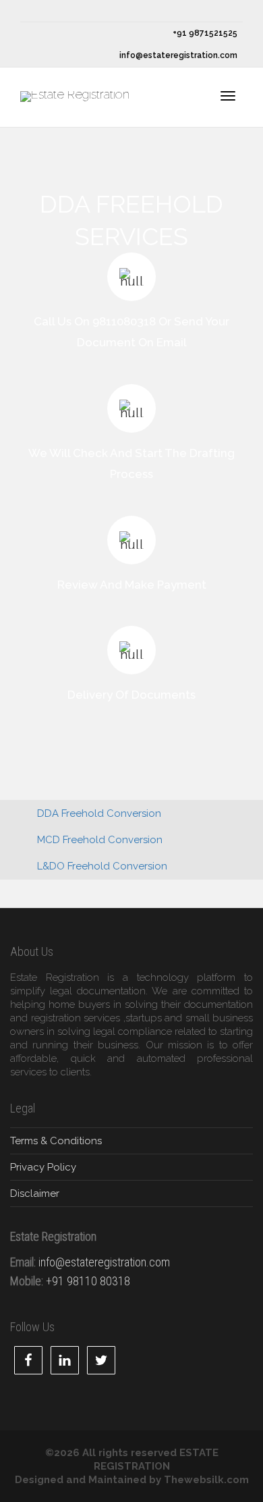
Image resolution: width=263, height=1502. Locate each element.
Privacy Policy (43, 1167)
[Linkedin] (78, 11)
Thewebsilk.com (206, 1480)
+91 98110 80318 (88, 1281)
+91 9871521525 (204, 33)
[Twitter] (32, 11)
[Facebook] (55, 11)
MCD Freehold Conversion (100, 840)
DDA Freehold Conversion (99, 813)
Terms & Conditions (56, 1141)
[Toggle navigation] (228, 95)
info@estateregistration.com (177, 55)
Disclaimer (34, 1193)
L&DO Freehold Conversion (102, 866)
